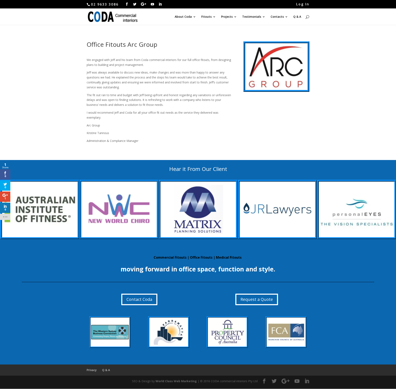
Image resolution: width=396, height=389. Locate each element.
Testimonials (251, 17)
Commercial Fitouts (170, 257)
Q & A (297, 17)
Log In (302, 4)
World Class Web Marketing (176, 381)
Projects (227, 17)
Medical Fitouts (229, 257)
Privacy (92, 370)
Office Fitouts (201, 257)
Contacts (277, 17)
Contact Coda (139, 299)
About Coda (183, 17)
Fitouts (206, 17)
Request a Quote (256, 299)
